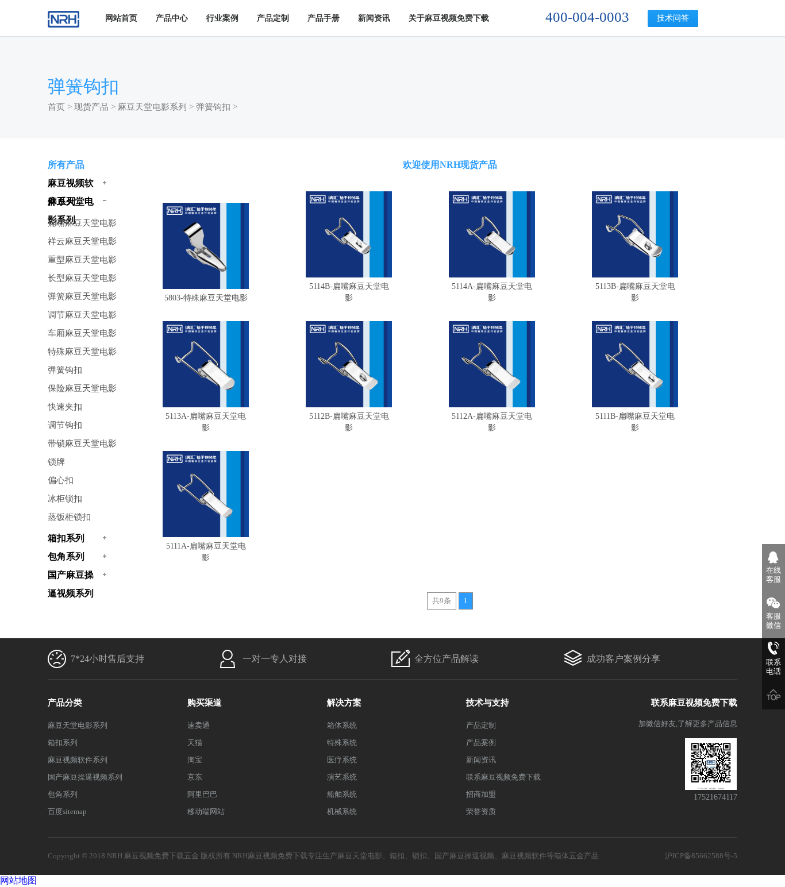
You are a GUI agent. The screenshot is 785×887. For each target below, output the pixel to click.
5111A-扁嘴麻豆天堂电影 (206, 552)
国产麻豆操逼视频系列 (85, 777)
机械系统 (342, 811)
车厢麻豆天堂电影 (82, 333)
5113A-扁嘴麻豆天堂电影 (206, 422)
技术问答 (673, 18)
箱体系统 (342, 725)
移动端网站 (206, 811)
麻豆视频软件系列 (77, 759)
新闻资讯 (374, 18)
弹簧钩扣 (213, 106)
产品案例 (481, 742)
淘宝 (194, 759)
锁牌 (56, 461)
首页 (56, 106)
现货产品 (91, 106)
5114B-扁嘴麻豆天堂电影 (349, 292)
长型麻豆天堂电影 (82, 278)
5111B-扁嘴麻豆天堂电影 (635, 422)
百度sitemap (67, 811)
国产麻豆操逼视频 (464, 855)
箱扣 (397, 855)
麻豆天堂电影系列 (152, 106)
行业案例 (222, 18)
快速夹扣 (65, 406)
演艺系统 (342, 777)
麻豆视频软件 (524, 855)
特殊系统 (342, 742)
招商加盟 (481, 794)
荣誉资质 (481, 811)
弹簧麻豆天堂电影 (82, 296)
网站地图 (18, 880)
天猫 (194, 742)
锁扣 (419, 855)
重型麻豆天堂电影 (82, 259)
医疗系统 (342, 759)
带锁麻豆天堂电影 (82, 443)
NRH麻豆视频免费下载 (269, 855)
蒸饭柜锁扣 (69, 517)
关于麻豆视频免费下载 (449, 18)
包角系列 (63, 794)
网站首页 (121, 18)
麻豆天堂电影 (359, 855)
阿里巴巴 (202, 794)
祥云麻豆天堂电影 (82, 241)
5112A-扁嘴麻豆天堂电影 (492, 422)
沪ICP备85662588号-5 (701, 855)
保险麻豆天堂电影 (82, 388)
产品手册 (323, 18)
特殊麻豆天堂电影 (82, 351)
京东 (194, 777)
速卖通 (198, 725)
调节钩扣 (65, 425)
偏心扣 (61, 480)
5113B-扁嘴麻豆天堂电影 (635, 292)
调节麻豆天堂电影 (82, 314)
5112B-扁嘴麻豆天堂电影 (349, 422)
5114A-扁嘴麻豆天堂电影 (492, 292)
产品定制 (273, 18)
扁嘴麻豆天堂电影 (82, 222)
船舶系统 (342, 794)
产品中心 (172, 18)
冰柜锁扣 (65, 498)
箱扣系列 (63, 742)
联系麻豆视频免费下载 (503, 777)
